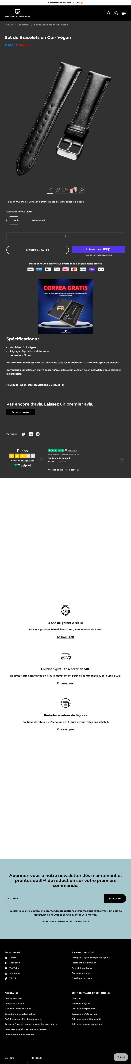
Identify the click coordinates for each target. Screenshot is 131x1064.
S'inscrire (115, 898)
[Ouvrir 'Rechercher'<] (108, 13)
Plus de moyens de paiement (98, 255)
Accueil (9, 24)
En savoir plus (65, 636)
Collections (24, 24)
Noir (16, 220)
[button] (121, 236)
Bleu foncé (38, 220)
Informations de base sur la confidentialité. (65, 921)
